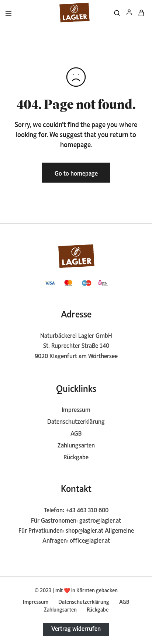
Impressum (76, 409)
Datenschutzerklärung (76, 421)
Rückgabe (76, 456)
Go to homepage (76, 173)
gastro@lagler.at (100, 520)
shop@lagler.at (84, 530)
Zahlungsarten (76, 444)
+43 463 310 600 (87, 509)
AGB (76, 433)
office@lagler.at (90, 540)
